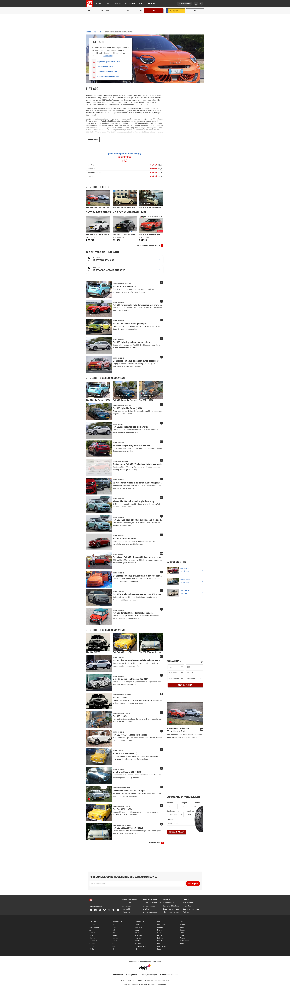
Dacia (91, 949)
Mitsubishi (161, 924)
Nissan (159, 930)
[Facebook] (91, 910)
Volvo (182, 943)
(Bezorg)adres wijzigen (171, 909)
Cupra (91, 946)
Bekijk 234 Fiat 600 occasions (148, 245)
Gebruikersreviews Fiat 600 (108, 76)
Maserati (138, 938)
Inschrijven (193, 883)
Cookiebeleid (117, 975)
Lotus (137, 932)
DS (113, 924)
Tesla (182, 935)
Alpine (91, 924)
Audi (91, 930)
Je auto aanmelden (150, 912)
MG (136, 949)
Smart (182, 927)
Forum (151, 3)
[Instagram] (96, 910)
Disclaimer (126, 912)
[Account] (196, 3)
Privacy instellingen (149, 975)
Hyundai (115, 938)
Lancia (137, 924)
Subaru (182, 930)
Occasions (130, 3)
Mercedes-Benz (140, 946)
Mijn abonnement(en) (171, 912)
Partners (186, 912)
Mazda (137, 941)
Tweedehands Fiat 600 (106, 66)
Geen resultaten (185, 685)
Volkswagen (184, 941)
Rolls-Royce (161, 946)
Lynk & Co (138, 935)
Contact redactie (149, 906)
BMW (91, 935)
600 (100, 32)
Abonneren (126, 903)
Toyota (182, 938)
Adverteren (126, 906)
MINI (159, 922)
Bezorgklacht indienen (171, 906)
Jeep (113, 946)
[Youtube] (119, 910)
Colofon (146, 909)
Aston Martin (94, 927)
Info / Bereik (187, 906)
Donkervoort (117, 922)
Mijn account (188, 903)
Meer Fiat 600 (154, 842)
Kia (113, 949)
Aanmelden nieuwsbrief (152, 903)
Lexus (137, 930)
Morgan (160, 927)
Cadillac (92, 938)
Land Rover (139, 927)
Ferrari (114, 927)
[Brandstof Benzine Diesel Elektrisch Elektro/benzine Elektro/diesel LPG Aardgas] (194, 678)
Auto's (118, 3)
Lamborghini (139, 922)
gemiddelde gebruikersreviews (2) (124, 153)
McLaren (138, 943)
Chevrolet (93, 941)
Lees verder (108, 56)
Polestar (160, 938)
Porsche (160, 941)
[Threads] (110, 910)
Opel (159, 932)
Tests (109, 3)
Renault (160, 943)
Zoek (154, 11)
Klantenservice (168, 903)
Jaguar (114, 943)
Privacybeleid (131, 975)
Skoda (182, 924)
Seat (181, 922)
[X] (101, 910)
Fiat (95, 32)
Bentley (92, 932)
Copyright (126, 909)
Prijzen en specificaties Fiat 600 (109, 61)
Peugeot (160, 935)
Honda (114, 935)
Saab (159, 949)
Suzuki (182, 932)
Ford (114, 932)
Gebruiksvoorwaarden (191, 909)
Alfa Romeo (93, 922)
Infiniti (114, 941)
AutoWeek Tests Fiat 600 (107, 71)
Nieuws (99, 3)
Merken (88, 32)
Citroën (92, 943)
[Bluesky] (105, 910)
